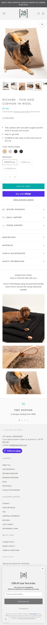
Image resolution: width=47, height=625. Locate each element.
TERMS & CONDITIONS (11, 550)
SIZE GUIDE (9, 118)
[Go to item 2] (14, 86)
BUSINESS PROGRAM (10, 477)
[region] (23, 409)
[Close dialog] (42, 568)
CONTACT (6, 503)
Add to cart (23, 186)
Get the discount (23, 601)
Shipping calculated (22, 111)
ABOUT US (6, 465)
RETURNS (6, 520)
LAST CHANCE (8, 524)
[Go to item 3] (22, 86)
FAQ (4, 512)
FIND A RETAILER (9, 507)
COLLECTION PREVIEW (11, 490)
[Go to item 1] (6, 86)
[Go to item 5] (38, 86)
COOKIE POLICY (9, 542)
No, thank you (23, 608)
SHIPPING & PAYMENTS (11, 516)
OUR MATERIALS (9, 469)
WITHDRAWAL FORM (10, 528)
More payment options (24, 200)
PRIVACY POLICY (9, 546)
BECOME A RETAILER (10, 473)
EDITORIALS (7, 486)
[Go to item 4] (30, 86)
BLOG (5, 482)
